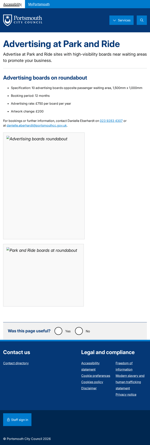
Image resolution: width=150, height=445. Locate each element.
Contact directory (16, 363)
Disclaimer (89, 388)
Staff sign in (19, 420)
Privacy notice (126, 394)
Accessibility (12, 4)
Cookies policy (92, 382)
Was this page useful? (29, 330)
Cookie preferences (95, 376)
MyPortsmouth (39, 4)
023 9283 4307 (111, 121)
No (88, 331)
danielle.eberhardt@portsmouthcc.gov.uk (37, 125)
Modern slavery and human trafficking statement (130, 382)
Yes (68, 331)
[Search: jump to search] (142, 20)
